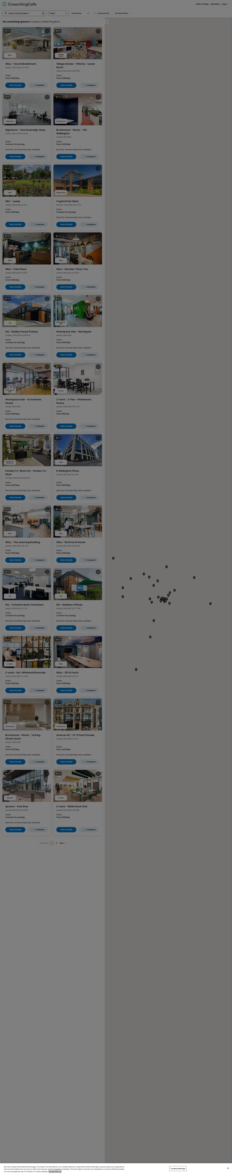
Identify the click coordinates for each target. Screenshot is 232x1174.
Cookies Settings (178, 1168)
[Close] (228, 1168)
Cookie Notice (55, 1171)
